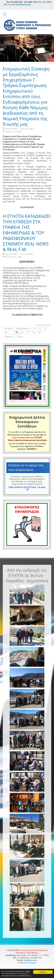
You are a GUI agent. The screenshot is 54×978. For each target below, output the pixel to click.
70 (34, 328)
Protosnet (32, 962)
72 (45, 328)
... (11, 332)
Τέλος (20, 336)
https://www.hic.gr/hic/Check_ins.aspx (27, 487)
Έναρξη (9, 328)
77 (28, 332)
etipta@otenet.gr (23, 4)
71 (40, 328)
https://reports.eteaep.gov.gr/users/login (27, 440)
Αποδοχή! (43, 972)
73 (6, 332)
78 (33, 332)
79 (39, 332)
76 (22, 332)
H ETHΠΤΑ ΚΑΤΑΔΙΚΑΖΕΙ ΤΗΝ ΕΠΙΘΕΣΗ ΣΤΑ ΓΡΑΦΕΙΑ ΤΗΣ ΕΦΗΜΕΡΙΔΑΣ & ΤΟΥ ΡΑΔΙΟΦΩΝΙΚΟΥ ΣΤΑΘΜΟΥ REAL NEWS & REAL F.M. (27, 232)
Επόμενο (9, 336)
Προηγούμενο (22, 328)
